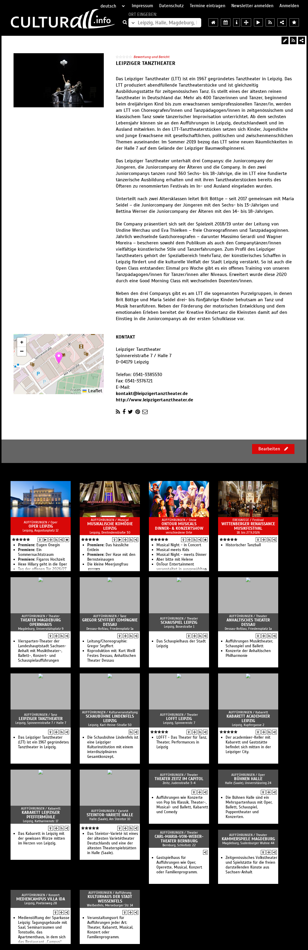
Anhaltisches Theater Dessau (248, 622)
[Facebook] (123, 412)
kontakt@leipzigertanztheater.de (152, 394)
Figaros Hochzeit (41, 559)
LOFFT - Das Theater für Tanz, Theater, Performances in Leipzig (181, 742)
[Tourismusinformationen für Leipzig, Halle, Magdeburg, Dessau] (236, 22)
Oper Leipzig (41, 526)
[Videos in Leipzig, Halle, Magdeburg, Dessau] (258, 22)
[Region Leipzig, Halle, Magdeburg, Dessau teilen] (282, 22)
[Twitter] (130, 412)
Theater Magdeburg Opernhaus (40, 622)
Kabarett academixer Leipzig (248, 718)
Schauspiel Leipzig (179, 622)
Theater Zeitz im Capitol (179, 779)
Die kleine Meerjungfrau (107, 564)
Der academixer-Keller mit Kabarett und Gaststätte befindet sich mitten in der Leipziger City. (248, 744)
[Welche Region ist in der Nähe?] (246, 22)
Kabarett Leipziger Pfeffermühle (41, 814)
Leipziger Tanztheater (41, 718)
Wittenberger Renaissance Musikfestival (248, 526)
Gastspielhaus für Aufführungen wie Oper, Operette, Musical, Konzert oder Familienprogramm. (179, 865)
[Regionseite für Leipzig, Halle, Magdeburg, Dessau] (213, 22)
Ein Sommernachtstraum (36, 552)
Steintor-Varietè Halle (110, 815)
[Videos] (45, 539)
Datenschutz (171, 5)
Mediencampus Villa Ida (40, 899)
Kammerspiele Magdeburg (248, 839)
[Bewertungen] (67, 539)
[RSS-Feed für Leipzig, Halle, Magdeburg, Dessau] (270, 22)
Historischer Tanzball (243, 545)
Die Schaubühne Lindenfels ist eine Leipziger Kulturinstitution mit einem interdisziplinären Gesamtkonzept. (112, 747)
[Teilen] (301, 40)
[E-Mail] (145, 412)
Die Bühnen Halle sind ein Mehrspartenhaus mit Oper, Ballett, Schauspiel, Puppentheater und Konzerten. (249, 807)
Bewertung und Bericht (152, 57)
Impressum (142, 5)
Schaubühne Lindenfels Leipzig (110, 718)
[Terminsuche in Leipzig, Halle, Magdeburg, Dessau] (225, 22)
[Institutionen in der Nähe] (50, 539)
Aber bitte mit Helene (174, 559)
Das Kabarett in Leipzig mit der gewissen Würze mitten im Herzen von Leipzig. (41, 838)
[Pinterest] (137, 412)
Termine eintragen (207, 5)
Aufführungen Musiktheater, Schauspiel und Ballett (249, 643)
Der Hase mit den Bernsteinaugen (111, 557)
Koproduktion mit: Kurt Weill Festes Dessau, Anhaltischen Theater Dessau (111, 655)
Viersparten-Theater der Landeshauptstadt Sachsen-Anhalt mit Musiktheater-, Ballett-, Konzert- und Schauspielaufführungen (42, 651)
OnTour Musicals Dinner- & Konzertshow (179, 526)
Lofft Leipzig (179, 718)
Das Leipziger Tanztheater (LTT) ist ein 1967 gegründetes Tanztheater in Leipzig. (43, 742)
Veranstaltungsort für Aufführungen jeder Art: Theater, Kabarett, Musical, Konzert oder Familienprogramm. (110, 927)
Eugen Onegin (39, 545)
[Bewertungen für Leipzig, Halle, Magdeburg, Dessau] (294, 22)
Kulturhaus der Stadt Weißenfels (110, 898)
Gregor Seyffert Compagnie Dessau (109, 622)
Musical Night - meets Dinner (181, 554)
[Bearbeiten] (285, 40)
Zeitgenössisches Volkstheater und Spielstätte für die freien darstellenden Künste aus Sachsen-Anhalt (251, 865)
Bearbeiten (269, 449)
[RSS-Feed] (293, 40)
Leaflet (94, 391)
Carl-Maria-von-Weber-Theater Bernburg (179, 838)
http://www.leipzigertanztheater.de (154, 400)
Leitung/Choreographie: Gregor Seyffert (107, 643)
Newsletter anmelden (252, 5)
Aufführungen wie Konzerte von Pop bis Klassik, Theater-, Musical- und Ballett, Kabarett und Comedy (182, 804)
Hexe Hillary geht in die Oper (42, 564)
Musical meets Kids (172, 549)
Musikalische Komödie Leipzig (110, 526)
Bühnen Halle (248, 779)
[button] (59, 358)
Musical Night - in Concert (178, 545)
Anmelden (289, 5)
